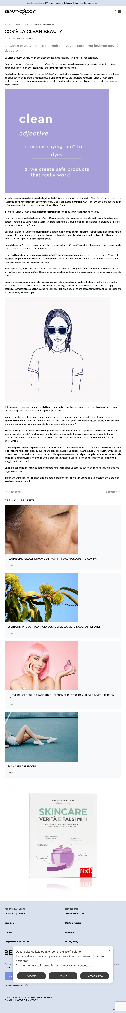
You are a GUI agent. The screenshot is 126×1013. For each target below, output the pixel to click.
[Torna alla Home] (20, 11)
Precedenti (14, 491)
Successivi (112, 491)
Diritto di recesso (73, 923)
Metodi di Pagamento (15, 913)
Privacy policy (71, 941)
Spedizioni (9, 923)
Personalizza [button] (94, 976)
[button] (119, 11)
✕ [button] (109, 950)
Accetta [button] (31, 976)
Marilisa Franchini (25, 38)
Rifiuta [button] (63, 976)
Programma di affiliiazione (17, 941)
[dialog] (63, 964)
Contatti (8, 932)
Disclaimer (70, 932)
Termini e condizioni (74, 913)
